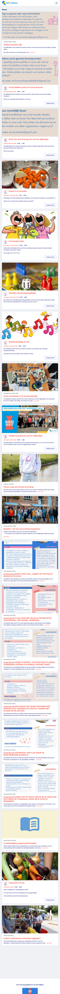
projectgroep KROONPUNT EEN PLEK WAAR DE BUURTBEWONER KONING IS (24, 754)
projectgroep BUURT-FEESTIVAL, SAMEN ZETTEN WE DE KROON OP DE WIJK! (28, 575)
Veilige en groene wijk (13, 45)
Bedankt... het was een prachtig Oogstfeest (22, 529)
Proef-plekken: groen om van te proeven (26, 87)
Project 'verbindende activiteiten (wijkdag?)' (22, 938)
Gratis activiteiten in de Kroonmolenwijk (20, 396)
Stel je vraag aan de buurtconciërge (19, 487)
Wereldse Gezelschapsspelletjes (22, 293)
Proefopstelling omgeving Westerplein (20, 843)
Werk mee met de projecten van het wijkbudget (29, 139)
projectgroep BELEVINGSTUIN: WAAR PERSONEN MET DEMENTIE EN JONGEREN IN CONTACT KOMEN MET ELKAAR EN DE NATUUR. (27, 708)
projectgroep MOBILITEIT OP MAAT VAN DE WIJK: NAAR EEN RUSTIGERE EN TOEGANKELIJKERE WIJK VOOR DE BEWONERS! (30, 799)
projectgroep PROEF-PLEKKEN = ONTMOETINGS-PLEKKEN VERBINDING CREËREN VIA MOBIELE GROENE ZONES (29, 663)
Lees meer (32, 52)
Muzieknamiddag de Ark (19, 342)
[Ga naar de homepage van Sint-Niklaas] (10, 3)
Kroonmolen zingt (16, 241)
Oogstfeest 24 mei (17, 883)
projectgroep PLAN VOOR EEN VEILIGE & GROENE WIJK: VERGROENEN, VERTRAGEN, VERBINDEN (28, 619)
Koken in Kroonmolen (18, 191)
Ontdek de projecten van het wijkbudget (25, 436)
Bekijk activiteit (51, 103)
